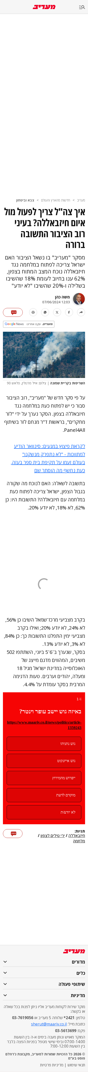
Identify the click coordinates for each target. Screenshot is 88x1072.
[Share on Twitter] (57, 312)
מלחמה (79, 841)
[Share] (81, 312)
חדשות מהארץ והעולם (55, 200)
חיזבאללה (76, 836)
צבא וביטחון (25, 200)
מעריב (81, 200)
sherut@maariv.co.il (49, 1024)
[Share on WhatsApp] (45, 312)
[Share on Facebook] (69, 312)
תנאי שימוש (76, 1065)
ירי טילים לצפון (53, 836)
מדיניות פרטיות (51, 1065)
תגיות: (80, 831)
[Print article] (33, 312)
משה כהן (62, 297)
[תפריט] (83, 7)
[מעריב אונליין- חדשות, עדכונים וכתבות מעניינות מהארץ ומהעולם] (44, 7)
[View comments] (13, 312)
